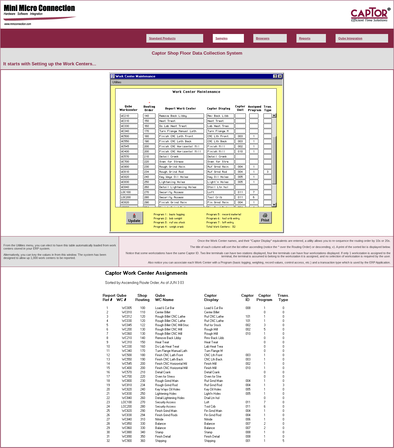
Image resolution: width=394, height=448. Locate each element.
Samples (221, 38)
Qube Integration (350, 38)
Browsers (262, 38)
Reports (304, 38)
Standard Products (162, 38)
